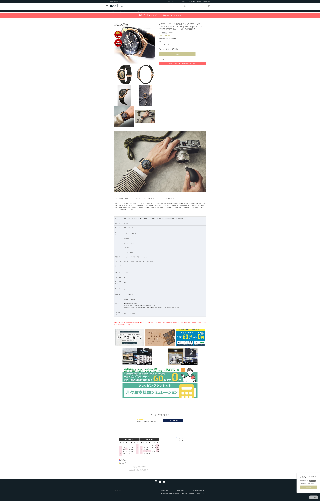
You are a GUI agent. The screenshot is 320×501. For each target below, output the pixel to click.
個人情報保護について (198, 490)
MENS (203, 10)
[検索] (205, 6)
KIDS (199, 10)
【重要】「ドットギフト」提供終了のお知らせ (160, 15)
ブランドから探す (135, 10)
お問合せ (199, 1)
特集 (121, 10)
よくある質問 (192, 1)
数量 (160, 41)
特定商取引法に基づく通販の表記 (170, 493)
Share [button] (162, 59)
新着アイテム (127, 10)
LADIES (208, 10)
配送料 (162, 38)
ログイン (177, 1)
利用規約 (191, 493)
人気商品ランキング (114, 10)
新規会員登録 (171, 1)
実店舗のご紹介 (206, 1)
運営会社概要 (165, 490)
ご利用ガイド (184, 1)
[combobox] (194, 6)
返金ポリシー (200, 493)
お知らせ (143, 10)
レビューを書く (173, 420)
